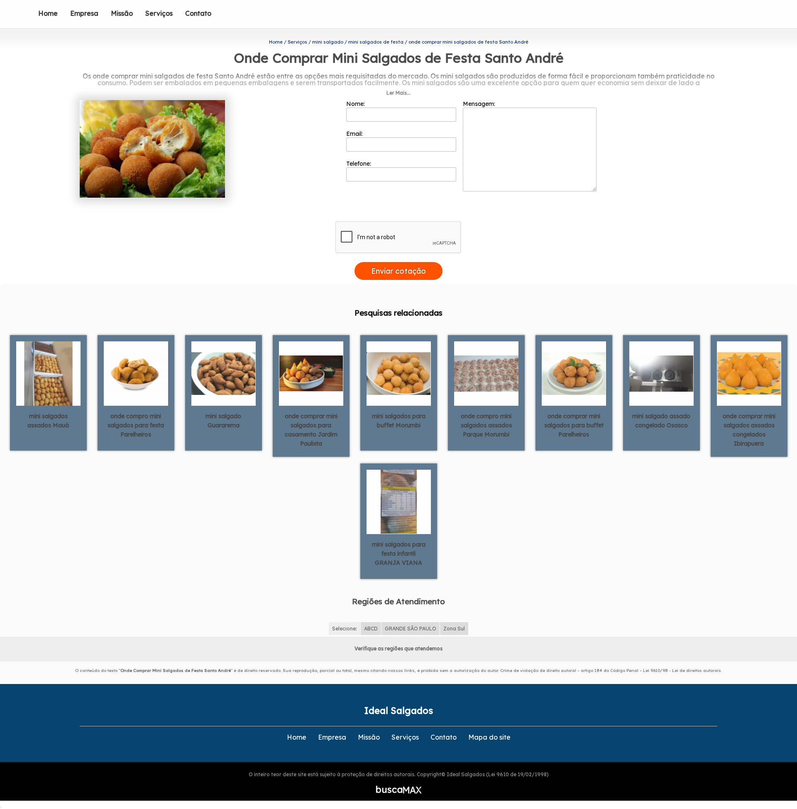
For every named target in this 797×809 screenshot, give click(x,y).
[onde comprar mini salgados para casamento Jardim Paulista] (311, 373)
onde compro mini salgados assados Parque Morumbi (486, 425)
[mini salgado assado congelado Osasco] (661, 373)
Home (48, 13)
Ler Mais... (398, 93)
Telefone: (359, 163)
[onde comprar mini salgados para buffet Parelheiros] (574, 373)
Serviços (159, 13)
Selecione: (344, 628)
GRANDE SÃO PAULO (410, 628)
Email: (355, 133)
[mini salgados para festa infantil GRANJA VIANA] (399, 501)
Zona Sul (454, 628)
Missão (122, 13)
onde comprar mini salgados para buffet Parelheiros (574, 425)
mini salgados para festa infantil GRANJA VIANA (398, 553)
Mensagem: (480, 104)
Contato (198, 13)
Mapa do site (489, 737)
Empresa (84, 13)
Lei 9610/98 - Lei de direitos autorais (682, 670)
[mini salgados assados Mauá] (48, 373)
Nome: (356, 104)
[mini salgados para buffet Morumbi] (399, 373)
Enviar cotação (398, 271)
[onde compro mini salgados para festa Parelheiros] (136, 373)
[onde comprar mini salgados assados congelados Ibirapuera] (749, 373)
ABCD (371, 628)
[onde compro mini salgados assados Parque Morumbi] (486, 373)
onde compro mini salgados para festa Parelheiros (136, 425)
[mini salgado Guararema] (223, 373)
